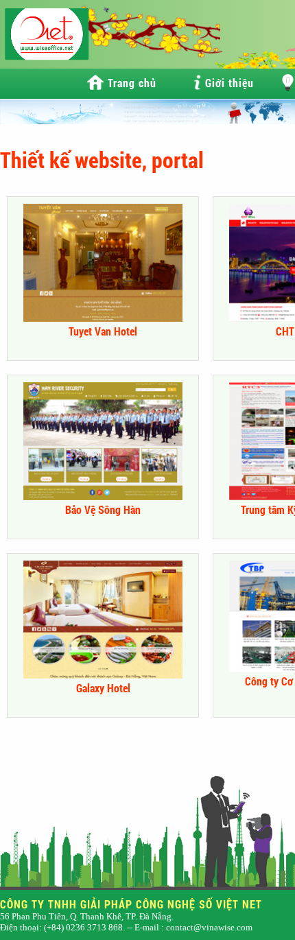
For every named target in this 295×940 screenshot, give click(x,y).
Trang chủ (132, 82)
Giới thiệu (229, 82)
